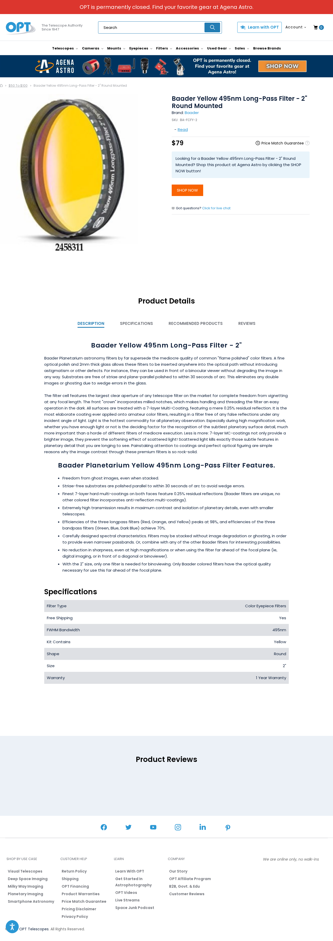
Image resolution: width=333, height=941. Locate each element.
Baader (192, 112)
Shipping (70, 878)
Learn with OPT (263, 27)
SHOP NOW (187, 190)
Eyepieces (139, 48)
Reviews (246, 323)
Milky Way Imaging (25, 886)
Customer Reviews (186, 893)
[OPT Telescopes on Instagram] (178, 828)
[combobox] (160, 27)
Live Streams (127, 900)
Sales (240, 48)
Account (294, 27)
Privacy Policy (75, 916)
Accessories (188, 48)
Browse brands (267, 48)
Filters (162, 48)
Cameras (91, 48)
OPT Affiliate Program (190, 878)
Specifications (136, 323)
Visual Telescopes (25, 871)
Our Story (178, 871)
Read (183, 129)
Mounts (114, 48)
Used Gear (217, 48)
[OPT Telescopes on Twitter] (128, 828)
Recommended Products (196, 323)
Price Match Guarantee (84, 901)
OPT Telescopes (34, 929)
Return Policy (74, 871)
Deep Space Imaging (28, 878)
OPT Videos (126, 892)
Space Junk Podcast (134, 907)
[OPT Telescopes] (20, 27)
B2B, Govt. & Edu (184, 886)
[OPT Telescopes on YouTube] (153, 828)
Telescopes (63, 48)
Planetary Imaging (25, 893)
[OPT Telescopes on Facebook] (104, 828)
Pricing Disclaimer (79, 909)
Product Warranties (81, 893)
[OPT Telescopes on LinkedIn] (203, 828)
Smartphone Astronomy (31, 901)
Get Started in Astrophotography (133, 882)
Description (91, 323)
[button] (12, 926)
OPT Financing (75, 886)
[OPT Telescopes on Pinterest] (228, 828)
